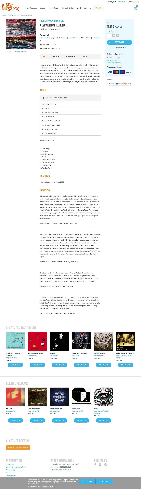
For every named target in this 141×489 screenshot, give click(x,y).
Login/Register (111, 2)
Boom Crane (76, 408)
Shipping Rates (11, 476)
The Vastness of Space (35, 353)
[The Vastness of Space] (37, 341)
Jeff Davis (97, 38)
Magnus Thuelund (11, 357)
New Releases (31, 8)
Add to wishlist (121, 48)
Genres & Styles (67, 8)
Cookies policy (11, 473)
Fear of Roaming (99, 353)
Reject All (87, 481)
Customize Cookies (47, 486)
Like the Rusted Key (34, 408)
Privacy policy (10, 470)
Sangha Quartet (99, 356)
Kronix (96, 408)
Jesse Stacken (73, 38)
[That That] (15, 397)
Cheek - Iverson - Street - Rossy (124, 356)
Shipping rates (112, 60)
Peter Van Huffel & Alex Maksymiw (101, 412)
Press (85, 56)
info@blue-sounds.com (63, 470)
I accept (104, 481)
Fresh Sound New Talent (50, 29)
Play (44, 97)
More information (34, 486)
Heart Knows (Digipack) (79, 353)
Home (4, 15)
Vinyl (79, 8)
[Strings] (59, 341)
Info (44, 56)
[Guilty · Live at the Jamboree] (125, 341)
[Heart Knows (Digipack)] (81, 341)
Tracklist (56, 56)
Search (98, 8)
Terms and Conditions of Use (16, 467)
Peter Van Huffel (13, 15)
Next (50, 97)
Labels (42, 8)
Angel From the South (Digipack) (13, 354)
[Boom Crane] (81, 397)
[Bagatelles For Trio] (59, 397)
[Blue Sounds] (11, 7)
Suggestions (53, 8)
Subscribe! (122, 2)
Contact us (10, 464)
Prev (47, 97)
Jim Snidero (54, 356)
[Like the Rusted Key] (37, 397)
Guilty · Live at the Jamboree (125, 353)
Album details (71, 56)
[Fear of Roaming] (103, 341)
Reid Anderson (32, 356)
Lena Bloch (75, 356)
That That (9, 408)
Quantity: (110, 31)
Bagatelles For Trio (56, 408)
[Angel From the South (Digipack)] (15, 341)
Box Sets (87, 8)
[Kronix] (103, 397)
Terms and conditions (114, 63)
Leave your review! (21, 51)
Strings (52, 353)
